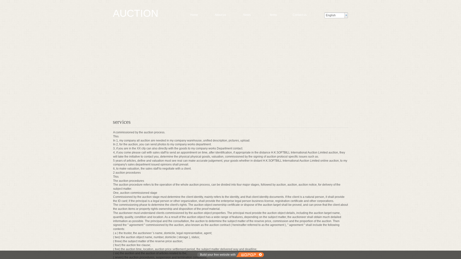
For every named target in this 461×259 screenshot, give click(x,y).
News (247, 15)
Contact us (300, 15)
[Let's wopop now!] (250, 254)
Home (194, 15)
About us (220, 15)
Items (273, 15)
